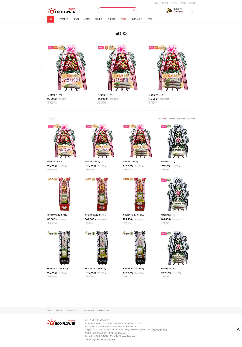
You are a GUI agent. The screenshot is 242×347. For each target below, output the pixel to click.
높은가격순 (181, 118)
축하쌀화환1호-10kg (54, 95)
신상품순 (172, 118)
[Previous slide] (192, 11)
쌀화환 (123, 19)
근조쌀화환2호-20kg (168, 215)
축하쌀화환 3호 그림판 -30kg (133, 215)
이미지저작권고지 (103, 310)
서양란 (87, 19)
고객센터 (192, 3)
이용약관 (59, 310)
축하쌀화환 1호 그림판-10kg (57, 215)
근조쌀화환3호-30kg (168, 269)
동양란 (76, 19)
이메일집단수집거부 (87, 310)
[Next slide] (192, 9)
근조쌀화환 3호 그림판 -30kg (133, 269)
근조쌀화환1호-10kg (168, 162)
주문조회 (183, 3)
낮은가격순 (191, 118)
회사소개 (50, 310)
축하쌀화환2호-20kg (105, 95)
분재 (150, 19)
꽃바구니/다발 (137, 19)
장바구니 (174, 3)
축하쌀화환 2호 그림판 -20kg (95, 215)
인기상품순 (162, 118)
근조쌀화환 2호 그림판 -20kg (95, 269)
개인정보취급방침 (71, 310)
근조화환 (111, 19)
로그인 (157, 3)
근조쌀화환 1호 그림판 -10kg (57, 269)
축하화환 (98, 19)
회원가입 (165, 3)
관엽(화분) (63, 19)
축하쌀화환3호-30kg (155, 95)
